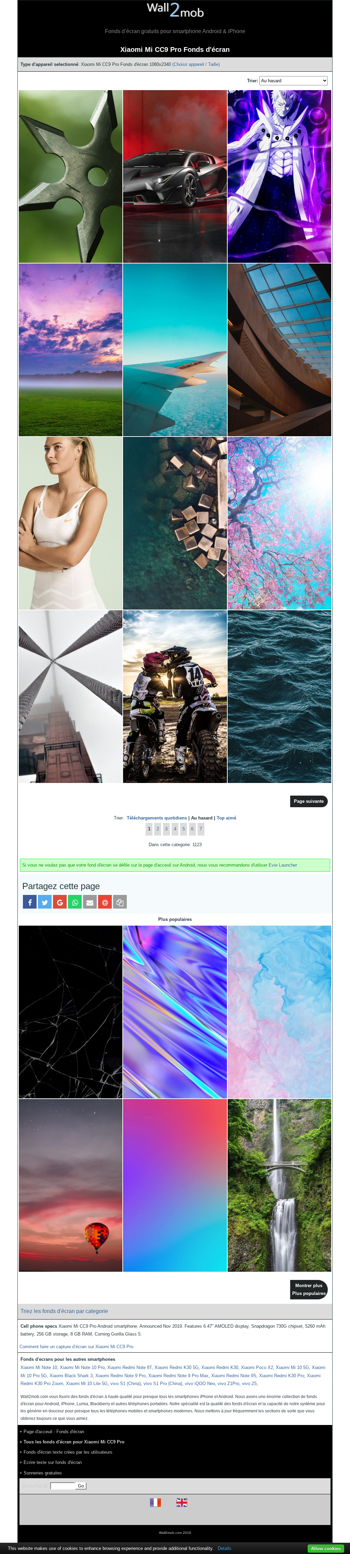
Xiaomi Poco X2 (257, 1367)
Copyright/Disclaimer (166, 1517)
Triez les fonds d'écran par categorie (64, 1311)
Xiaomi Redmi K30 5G (176, 1367)
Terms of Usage (135, 1517)
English (193, 1507)
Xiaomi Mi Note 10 (39, 1367)
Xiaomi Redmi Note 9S (233, 1375)
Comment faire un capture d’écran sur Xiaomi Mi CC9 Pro (76, 1346)
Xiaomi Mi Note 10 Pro (82, 1367)
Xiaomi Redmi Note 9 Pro (120, 1375)
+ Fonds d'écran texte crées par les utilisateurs (65, 1452)
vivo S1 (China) (125, 1383)
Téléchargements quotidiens (157, 818)
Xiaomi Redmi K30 (219, 1367)
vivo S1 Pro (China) (163, 1383)
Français (168, 1507)
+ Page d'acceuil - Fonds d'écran (51, 1431)
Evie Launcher (283, 865)
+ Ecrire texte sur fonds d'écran (50, 1462)
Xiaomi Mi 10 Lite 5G (87, 1383)
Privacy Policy (196, 1517)
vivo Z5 (249, 1383)
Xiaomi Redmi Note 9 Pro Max (178, 1375)
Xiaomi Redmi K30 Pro (281, 1375)
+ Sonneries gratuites (40, 1472)
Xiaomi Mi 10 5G (292, 1367)
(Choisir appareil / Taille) (196, 64)
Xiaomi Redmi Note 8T (129, 1367)
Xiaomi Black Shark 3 (71, 1375)
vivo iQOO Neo (200, 1383)
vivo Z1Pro (228, 1383)
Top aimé (226, 818)
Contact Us (218, 1517)
